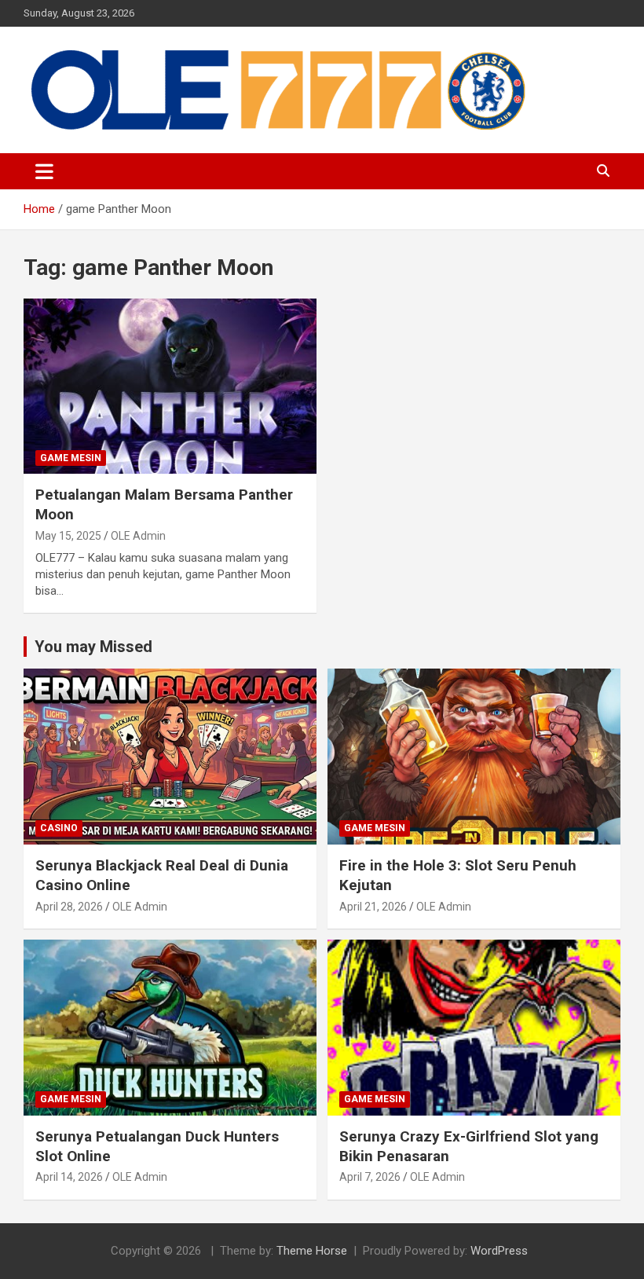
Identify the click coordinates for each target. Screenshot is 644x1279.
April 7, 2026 (370, 1177)
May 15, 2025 (68, 536)
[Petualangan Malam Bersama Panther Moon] (170, 386)
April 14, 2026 (69, 1177)
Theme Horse (311, 1251)
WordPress (499, 1251)
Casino (59, 828)
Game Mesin (70, 458)
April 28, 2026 (69, 906)
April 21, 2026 (373, 906)
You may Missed (93, 646)
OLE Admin (138, 536)
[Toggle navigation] (44, 171)
